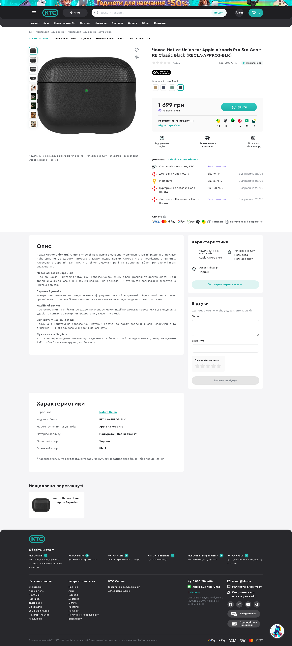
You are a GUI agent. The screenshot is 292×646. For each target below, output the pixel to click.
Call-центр (194, 592)
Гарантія (73, 595)
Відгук (196, 316)
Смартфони (35, 587)
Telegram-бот (248, 613)
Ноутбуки (34, 595)
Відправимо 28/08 (251, 173)
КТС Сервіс (116, 581)
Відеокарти (35, 607)
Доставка (117, 23)
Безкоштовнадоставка (207, 145)
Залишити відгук (225, 380)
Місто (77, 13)
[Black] (180, 87)
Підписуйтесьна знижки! (248, 623)
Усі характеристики (224, 284)
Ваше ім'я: (198, 341)
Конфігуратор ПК (64, 23)
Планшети (34, 599)
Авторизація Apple (119, 591)
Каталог (34, 23)
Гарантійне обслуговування (124, 587)
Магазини (101, 23)
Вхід (241, 13)
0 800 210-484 (202, 581)
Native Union (108, 412)
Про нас (85, 23)
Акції (46, 23)
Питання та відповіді (110, 38)
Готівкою (217, 222)
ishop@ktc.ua (241, 581)
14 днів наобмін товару (253, 145)
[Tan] (155, 87)
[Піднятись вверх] (262, 631)
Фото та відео (140, 38)
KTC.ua (50, 13)
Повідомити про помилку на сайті (244, 594)
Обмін (145, 23)
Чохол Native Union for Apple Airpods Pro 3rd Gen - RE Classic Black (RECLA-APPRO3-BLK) (161, 32)
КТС (30, 31)
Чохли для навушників (50, 32)
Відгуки (86, 38)
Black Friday (75, 619)
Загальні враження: (207, 360)
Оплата (132, 23)
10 (219, 126)
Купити (242, 107)
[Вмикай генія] (146, 3)
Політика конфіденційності (84, 615)
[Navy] (163, 87)
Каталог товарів (40, 581)
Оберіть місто (40, 549)
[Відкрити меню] (34, 13)
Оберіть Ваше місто (182, 159)
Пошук (218, 12)
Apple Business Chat (206, 586)
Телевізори (35, 603)
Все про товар (38, 38)
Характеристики (64, 38)
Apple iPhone (36, 591)
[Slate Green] (172, 87)
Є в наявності (254, 63)
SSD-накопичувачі (39, 611)
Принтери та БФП (39, 615)
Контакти (160, 23)
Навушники (35, 619)
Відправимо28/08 (162, 145)
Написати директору (247, 586)
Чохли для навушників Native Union (89, 32)
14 (247, 126)
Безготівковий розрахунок (246, 222)
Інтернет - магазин (82, 581)
